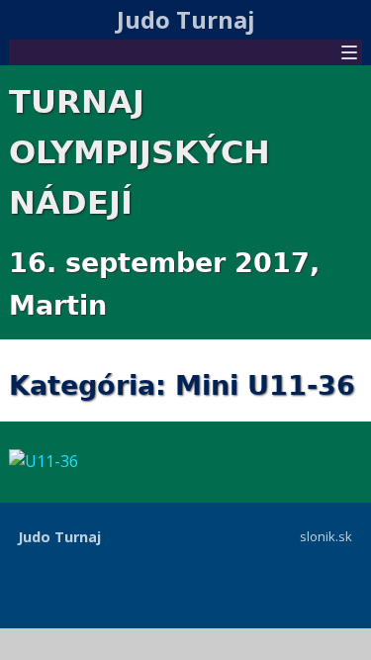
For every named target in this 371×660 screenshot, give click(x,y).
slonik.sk (326, 536)
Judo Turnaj (186, 19)
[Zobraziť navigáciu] (349, 54)
